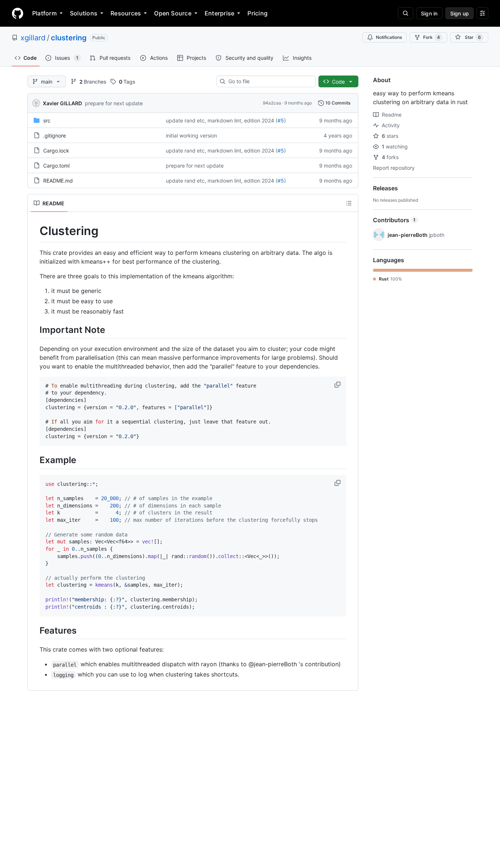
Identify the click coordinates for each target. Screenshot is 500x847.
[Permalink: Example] (34, 460)
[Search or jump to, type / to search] (405, 13)
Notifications (389, 37)
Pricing (257, 13)
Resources (126, 13)
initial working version (191, 135)
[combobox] (268, 81)
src (47, 120)
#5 (280, 120)
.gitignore (54, 135)
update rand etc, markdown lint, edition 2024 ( (221, 120)
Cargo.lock (56, 150)
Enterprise (219, 13)
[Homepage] (17, 13)
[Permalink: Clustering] (34, 231)
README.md (58, 180)
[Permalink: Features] (34, 631)
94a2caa (272, 103)
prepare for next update (114, 103)
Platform (44, 13)
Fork (431, 37)
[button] (338, 385)
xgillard (32, 37)
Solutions (83, 13)
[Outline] (349, 203)
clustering (69, 37)
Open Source (172, 13)
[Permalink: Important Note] (34, 329)
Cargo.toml (56, 165)
